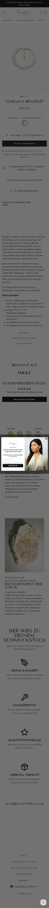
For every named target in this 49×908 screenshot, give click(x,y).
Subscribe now (13, 466)
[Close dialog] (46, 439)
